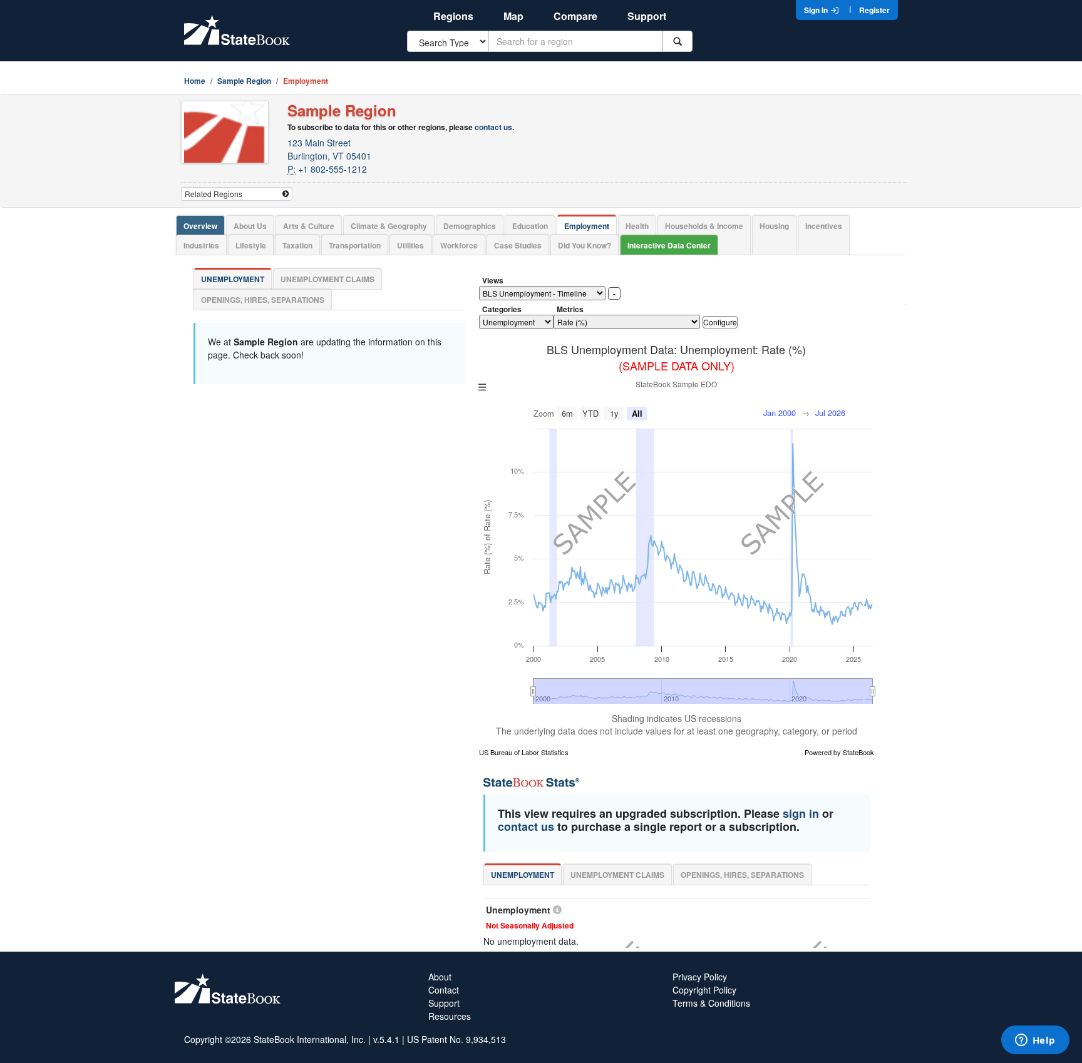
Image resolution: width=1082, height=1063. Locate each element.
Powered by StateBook (839, 752)
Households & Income (704, 225)
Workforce (459, 245)
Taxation (297, 245)
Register (874, 10)
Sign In (817, 10)
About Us (250, 225)
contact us (493, 127)
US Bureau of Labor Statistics (524, 752)
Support (646, 16)
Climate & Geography (389, 225)
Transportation (355, 245)
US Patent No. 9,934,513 (456, 1039)
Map (513, 16)
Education (530, 225)
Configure (720, 322)
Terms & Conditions (711, 1003)
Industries (201, 245)
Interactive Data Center (669, 245)
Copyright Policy (704, 990)
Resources (449, 1016)
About (439, 976)
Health (637, 225)
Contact (443, 990)
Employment (586, 225)
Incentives (823, 225)
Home (194, 80)
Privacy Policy (699, 976)
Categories (502, 309)
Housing (774, 225)
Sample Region (244, 80)
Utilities (410, 245)
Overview (200, 225)
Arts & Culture (308, 225)
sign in (801, 813)
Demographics (469, 225)
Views (492, 280)
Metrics (570, 309)
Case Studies (518, 245)
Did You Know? (584, 245)
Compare (575, 16)
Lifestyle (250, 245)
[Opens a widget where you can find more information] (1035, 1041)
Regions (453, 16)
